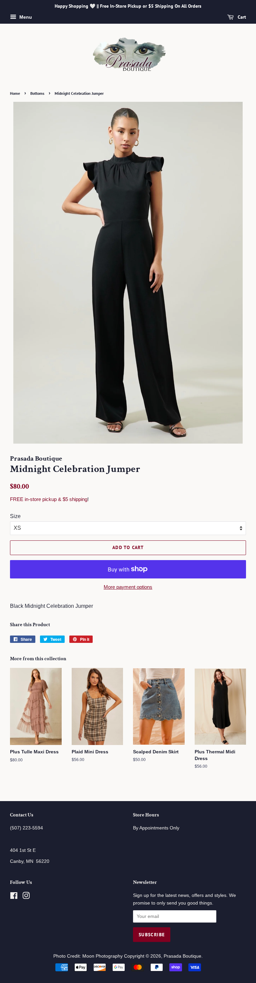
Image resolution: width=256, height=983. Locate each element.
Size (15, 516)
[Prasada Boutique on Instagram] (26, 897)
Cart (241, 17)
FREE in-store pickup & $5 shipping (48, 499)
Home (15, 93)
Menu (25, 17)
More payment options (128, 587)
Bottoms (37, 93)
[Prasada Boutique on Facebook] (14, 897)
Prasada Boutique (182, 956)
